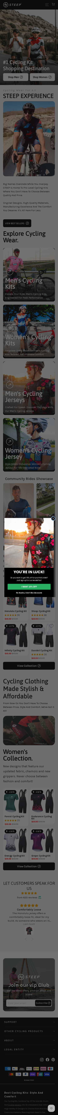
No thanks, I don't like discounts (29, 593)
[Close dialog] (53, 518)
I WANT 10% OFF (29, 587)
